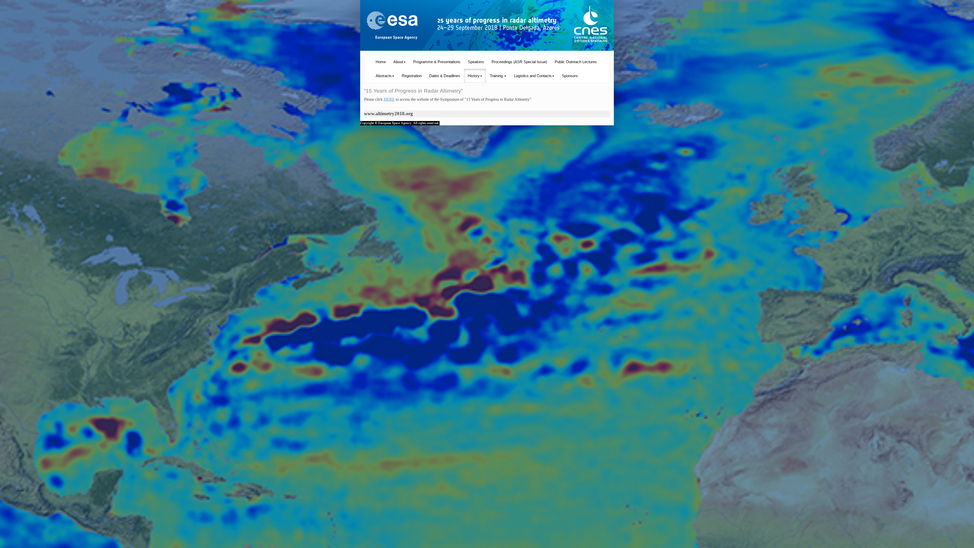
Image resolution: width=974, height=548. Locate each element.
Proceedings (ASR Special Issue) (519, 62)
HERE (389, 99)
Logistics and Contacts (533, 76)
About (398, 62)
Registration (412, 76)
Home (381, 62)
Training (497, 76)
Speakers (476, 62)
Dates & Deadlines (444, 76)
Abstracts (384, 76)
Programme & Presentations (436, 62)
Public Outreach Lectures (576, 62)
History (474, 76)
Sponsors (570, 76)
